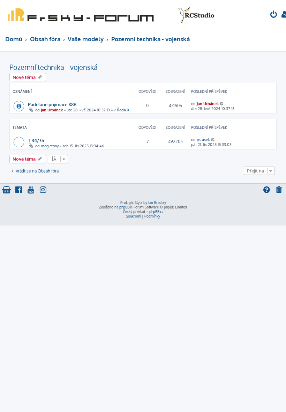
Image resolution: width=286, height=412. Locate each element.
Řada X (123, 110)
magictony (50, 146)
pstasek (203, 139)
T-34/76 (36, 140)
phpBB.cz (156, 211)
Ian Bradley (157, 202)
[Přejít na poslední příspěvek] (222, 103)
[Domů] (109, 13)
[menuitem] (274, 15)
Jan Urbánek (52, 110)
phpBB (124, 207)
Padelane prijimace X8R (52, 104)
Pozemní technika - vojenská (53, 67)
